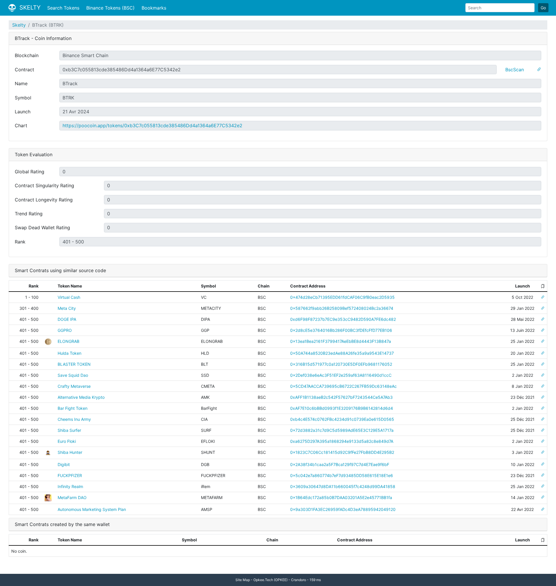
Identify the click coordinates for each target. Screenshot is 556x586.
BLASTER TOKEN (74, 364)
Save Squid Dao (73, 375)
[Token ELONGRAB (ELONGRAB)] (48, 341)
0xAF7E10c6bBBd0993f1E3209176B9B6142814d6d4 (341, 408)
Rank (20, 242)
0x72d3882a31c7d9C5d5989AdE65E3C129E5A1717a (342, 430)
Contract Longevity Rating (44, 200)
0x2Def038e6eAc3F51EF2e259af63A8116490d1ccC (341, 375)
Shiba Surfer (69, 430)
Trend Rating (29, 213)
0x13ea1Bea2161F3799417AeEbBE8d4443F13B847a (340, 341)
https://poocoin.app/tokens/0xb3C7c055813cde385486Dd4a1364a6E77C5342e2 (152, 125)
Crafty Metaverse (74, 386)
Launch (22, 111)
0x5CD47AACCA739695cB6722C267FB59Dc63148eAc (343, 386)
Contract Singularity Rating (44, 185)
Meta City (67, 308)
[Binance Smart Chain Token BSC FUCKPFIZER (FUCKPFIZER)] (543, 475)
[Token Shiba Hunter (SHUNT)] (48, 452)
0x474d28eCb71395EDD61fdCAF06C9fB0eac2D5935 (342, 297)
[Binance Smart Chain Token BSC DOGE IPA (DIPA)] (543, 319)
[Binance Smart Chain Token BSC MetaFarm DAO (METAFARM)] (543, 497)
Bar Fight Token (72, 408)
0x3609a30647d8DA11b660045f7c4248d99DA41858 (342, 486)
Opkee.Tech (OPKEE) (270, 580)
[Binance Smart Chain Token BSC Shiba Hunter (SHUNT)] (543, 452)
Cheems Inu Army (74, 419)
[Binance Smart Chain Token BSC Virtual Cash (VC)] (543, 297)
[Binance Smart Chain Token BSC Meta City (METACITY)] (543, 308)
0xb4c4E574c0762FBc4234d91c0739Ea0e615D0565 (342, 419)
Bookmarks (154, 8)
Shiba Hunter (70, 452)
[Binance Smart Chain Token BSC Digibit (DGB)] (543, 464)
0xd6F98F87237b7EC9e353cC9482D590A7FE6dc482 (343, 319)
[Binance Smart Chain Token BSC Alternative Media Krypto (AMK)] (543, 397)
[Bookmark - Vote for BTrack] (539, 69)
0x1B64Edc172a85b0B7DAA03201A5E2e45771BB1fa (341, 497)
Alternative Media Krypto (81, 397)
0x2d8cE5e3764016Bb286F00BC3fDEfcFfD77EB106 (341, 330)
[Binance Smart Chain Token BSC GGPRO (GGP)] (543, 330)
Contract (24, 69)
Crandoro (298, 580)
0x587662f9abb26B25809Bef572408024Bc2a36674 (341, 308)
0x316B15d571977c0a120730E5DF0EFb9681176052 (341, 364)
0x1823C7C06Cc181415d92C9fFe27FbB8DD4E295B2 (342, 452)
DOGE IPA (67, 319)
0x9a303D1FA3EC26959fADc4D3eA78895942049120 (343, 509)
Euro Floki (67, 441)
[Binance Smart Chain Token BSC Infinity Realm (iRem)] (543, 486)
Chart (21, 125)
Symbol (23, 98)
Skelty (19, 25)
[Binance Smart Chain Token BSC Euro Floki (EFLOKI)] (543, 441)
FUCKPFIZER (70, 475)
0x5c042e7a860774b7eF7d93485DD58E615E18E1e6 (341, 475)
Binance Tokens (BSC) (110, 8)
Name (21, 83)
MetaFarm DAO (72, 497)
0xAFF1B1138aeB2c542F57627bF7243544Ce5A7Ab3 (341, 397)
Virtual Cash (69, 297)
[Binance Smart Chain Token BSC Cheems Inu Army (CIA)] (543, 419)
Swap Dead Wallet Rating (42, 227)
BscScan (514, 69)
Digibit (64, 464)
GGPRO (65, 330)
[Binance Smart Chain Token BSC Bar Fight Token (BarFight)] (543, 408)
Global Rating (29, 171)
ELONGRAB (68, 341)
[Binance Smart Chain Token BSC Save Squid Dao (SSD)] (543, 375)
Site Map (242, 580)
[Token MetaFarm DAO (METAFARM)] (48, 497)
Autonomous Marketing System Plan (92, 509)
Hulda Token (69, 353)
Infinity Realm (70, 486)
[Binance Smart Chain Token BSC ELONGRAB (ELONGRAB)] (543, 341)
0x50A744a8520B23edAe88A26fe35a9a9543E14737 (342, 353)
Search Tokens (63, 8)
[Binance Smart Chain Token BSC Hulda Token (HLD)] (543, 353)
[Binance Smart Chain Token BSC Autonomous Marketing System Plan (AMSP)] (543, 509)
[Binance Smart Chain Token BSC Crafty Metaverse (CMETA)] (543, 386)
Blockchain (27, 55)
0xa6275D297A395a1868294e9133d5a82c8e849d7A (341, 441)
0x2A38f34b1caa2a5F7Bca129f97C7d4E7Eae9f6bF (339, 464)
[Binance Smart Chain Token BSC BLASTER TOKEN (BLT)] (543, 364)
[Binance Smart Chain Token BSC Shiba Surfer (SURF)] (543, 430)
